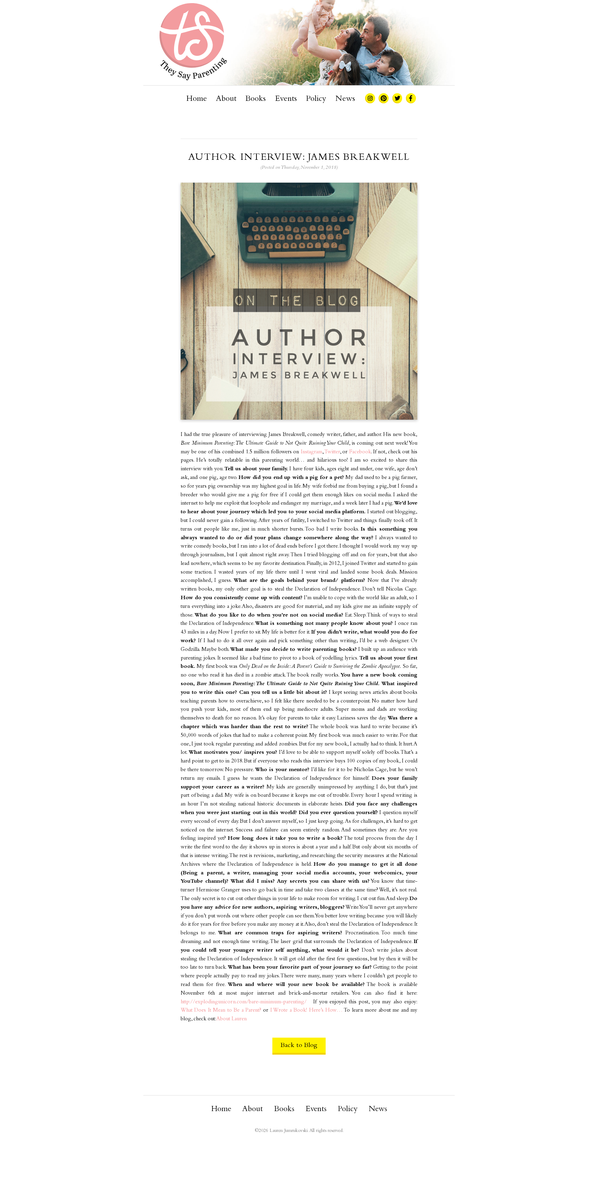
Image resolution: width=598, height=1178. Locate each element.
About (226, 99)
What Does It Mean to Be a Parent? (221, 1010)
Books (255, 99)
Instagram (311, 452)
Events (286, 99)
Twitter (332, 452)
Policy (316, 99)
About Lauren (231, 1019)
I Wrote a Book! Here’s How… (306, 1010)
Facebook (360, 452)
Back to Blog (299, 1045)
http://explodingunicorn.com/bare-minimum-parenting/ (244, 1002)
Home (196, 99)
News (345, 99)
